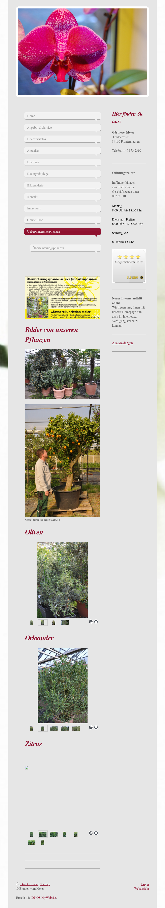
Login (145, 884)
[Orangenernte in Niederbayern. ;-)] (62, 460)
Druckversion (29, 884)
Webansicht (141, 888)
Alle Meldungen (122, 343)
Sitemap (45, 884)
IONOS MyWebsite (43, 897)
